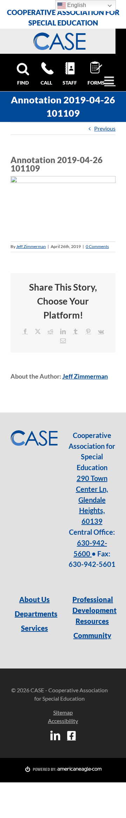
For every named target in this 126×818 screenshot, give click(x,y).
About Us (34, 599)
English (76, 5)
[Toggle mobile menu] (109, 80)
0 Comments (97, 246)
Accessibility (63, 720)
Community (92, 635)
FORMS (95, 83)
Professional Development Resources (92, 610)
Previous (104, 128)
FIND (23, 83)
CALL (46, 83)
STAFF (70, 83)
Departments (34, 613)
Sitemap (63, 712)
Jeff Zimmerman (31, 246)
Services (34, 628)
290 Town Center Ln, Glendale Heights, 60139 (92, 499)
